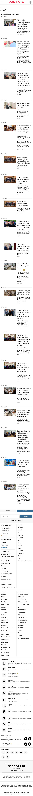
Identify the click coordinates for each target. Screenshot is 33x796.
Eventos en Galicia (6, 573)
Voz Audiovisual (27, 776)
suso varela (20, 283)
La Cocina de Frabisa (24, 604)
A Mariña (20, 530)
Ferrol (19, 543)
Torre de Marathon (6, 637)
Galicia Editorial (18, 778)
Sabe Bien (21, 596)
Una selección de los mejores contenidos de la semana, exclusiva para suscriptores (18, 675)
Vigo (19, 558)
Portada (3, 594)
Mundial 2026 (5, 634)
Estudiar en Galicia (23, 602)
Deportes (3, 609)
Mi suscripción (5, 528)
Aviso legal (6, 792)
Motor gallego (5, 655)
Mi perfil (3, 542)
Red (19, 607)
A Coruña (20, 527)
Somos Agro (4, 620)
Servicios (3, 566)
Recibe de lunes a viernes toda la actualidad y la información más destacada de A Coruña (19, 706)
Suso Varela (20, 149)
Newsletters (4, 545)
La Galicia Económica (7, 628)
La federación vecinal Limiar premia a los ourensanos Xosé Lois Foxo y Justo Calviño (23, 224)
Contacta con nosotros (7, 556)
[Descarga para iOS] (25, 738)
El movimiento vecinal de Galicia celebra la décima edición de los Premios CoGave (24, 391)
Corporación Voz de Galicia (9, 776)
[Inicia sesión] (30, 2)
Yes (19, 633)
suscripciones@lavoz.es (16, 770)
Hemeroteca (4, 533)
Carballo (20, 537)
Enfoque (20, 615)
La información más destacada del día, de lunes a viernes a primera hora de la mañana (19, 663)
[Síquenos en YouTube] (21, 752)
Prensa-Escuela (27, 777)
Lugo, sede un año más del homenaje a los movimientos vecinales (23, 180)
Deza (19, 540)
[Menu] (2, 2)
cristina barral (21, 34)
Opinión (3, 607)
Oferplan (3, 568)
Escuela (20, 635)
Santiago (20, 555)
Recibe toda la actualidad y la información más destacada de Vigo (19, 724)
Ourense (20, 550)
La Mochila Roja (22, 620)
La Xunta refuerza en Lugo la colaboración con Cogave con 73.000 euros (23, 463)
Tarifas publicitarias (6, 563)
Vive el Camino (22, 617)
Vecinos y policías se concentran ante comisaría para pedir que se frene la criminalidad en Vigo (23, 489)
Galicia (3, 596)
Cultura (3, 615)
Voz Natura (20, 777)
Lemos (20, 545)
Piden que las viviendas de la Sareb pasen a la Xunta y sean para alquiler (23, 23)
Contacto (3, 576)
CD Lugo (3, 644)
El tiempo (4, 630)
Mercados (20, 627)
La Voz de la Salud (23, 594)
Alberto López (20, 381)
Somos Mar (4, 622)
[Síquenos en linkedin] (17, 752)
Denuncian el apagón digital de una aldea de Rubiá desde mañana (24, 293)
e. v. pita (19, 503)
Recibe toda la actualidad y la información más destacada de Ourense (19, 730)
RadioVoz (5, 777)
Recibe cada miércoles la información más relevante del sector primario (18, 687)
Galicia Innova (22, 622)
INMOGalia (4, 571)
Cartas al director (6, 554)
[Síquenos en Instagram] (12, 752)
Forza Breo (4, 650)
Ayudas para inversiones (8, 587)
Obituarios (4, 625)
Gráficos (3, 617)
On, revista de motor (23, 638)
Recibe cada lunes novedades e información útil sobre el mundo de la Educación (18, 682)
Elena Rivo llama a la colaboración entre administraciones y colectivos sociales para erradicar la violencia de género (23, 436)
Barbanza (20, 535)
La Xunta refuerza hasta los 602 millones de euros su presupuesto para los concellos (23, 314)
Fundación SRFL (19, 776)
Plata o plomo (22, 609)
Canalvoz (15, 777)
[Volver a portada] (16, 2)
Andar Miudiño (5, 647)
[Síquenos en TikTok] (26, 752)
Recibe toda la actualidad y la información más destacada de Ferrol (19, 711)
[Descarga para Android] (29, 738)
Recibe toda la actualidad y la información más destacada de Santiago (19, 718)
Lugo (19, 548)
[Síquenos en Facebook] (3, 752)
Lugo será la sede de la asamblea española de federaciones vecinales (23, 267)
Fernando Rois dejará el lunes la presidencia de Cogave (23, 105)
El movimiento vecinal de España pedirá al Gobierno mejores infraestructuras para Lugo (24, 130)
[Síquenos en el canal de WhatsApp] (3, 757)
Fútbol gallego (5, 652)
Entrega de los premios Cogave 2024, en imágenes (22, 204)
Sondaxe (10, 777)
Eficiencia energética (7, 584)
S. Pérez (19, 327)
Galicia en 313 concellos (25, 561)
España (3, 602)
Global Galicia (22, 599)
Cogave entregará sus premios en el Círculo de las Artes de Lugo (23, 412)
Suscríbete (4, 535)
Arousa (20, 532)
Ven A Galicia (21, 612)
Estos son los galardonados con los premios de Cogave (23, 246)
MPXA (13, 778)
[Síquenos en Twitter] (8, 752)
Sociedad (4, 612)
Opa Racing (4, 642)
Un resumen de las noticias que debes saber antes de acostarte (18, 669)
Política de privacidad (14, 792)
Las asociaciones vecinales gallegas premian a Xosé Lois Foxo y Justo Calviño (23, 160)
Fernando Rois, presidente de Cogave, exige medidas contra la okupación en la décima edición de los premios (23, 340)
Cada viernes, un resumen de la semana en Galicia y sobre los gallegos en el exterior (19, 700)
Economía (4, 599)
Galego (20, 520)
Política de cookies (25, 792)
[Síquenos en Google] (8, 757)
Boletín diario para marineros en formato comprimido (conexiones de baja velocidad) (18, 693)
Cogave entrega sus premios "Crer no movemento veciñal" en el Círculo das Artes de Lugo (23, 367)
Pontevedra (21, 553)
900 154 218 (16, 766)
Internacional (5, 604)
